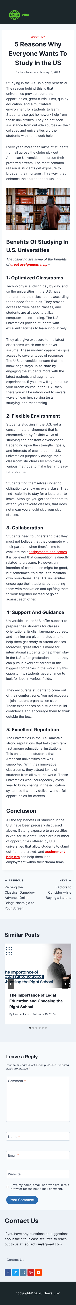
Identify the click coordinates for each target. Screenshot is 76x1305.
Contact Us (15, 1260)
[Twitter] (15, 1272)
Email (13, 1155)
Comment (17, 1081)
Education (38, 36)
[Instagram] (23, 1272)
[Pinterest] (30, 1272)
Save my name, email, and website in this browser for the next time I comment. (40, 1187)
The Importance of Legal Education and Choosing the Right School (36, 1001)
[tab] (30, 1028)
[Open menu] (68, 12)
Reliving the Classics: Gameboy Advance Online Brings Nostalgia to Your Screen (20, 894)
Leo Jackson (28, 72)
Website (14, 1174)
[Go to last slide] (11, 984)
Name (14, 1137)
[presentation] (38, 966)
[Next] (65, 984)
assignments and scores (48, 552)
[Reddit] (38, 1272)
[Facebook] (8, 1272)
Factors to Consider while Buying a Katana (58, 889)
